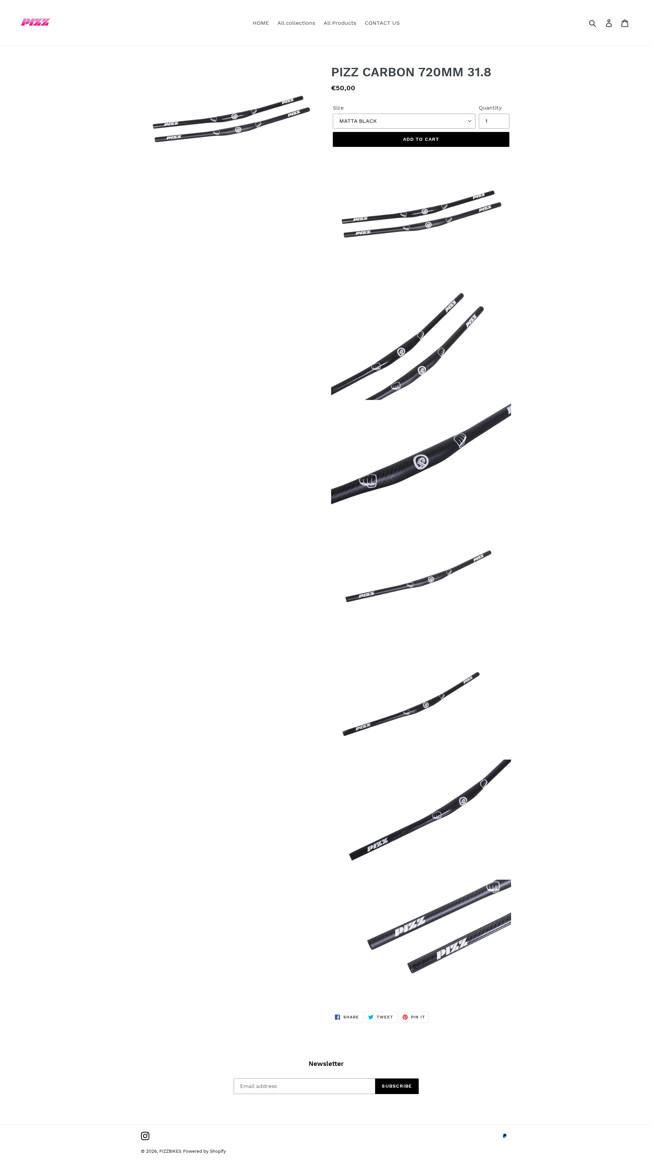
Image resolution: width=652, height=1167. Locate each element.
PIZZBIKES (170, 1151)
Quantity (490, 107)
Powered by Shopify (204, 1151)
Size (338, 107)
